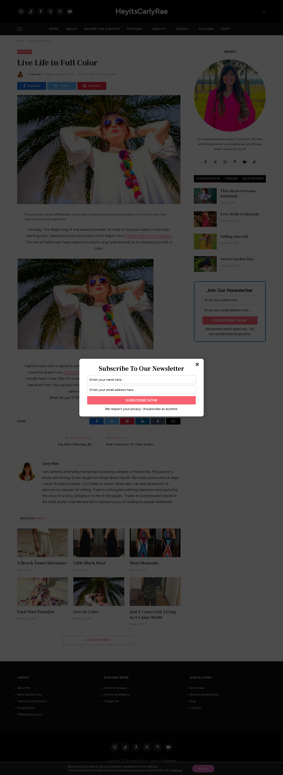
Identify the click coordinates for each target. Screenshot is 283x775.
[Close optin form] (198, 365)
